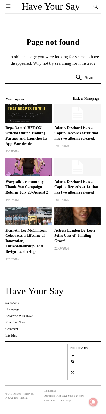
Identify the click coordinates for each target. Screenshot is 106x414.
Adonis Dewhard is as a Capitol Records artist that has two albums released (76, 187)
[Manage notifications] (93, 402)
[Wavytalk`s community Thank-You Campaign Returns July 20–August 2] (28, 167)
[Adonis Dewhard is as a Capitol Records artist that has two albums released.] (77, 113)
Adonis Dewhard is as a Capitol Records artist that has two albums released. (76, 133)
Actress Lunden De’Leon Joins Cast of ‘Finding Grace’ (74, 235)
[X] (72, 372)
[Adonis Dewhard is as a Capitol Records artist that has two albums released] (77, 167)
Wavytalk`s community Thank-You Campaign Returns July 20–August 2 (26, 187)
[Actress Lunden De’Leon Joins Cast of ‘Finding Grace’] (77, 216)
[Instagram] (72, 360)
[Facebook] (72, 355)
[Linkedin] (72, 366)
